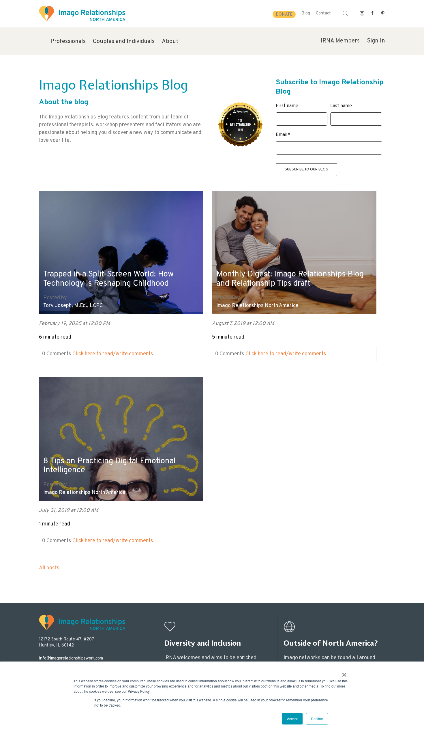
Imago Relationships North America (257, 305)
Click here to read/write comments (112, 354)
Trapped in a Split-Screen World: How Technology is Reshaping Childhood (108, 279)
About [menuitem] (170, 41)
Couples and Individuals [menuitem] (124, 41)
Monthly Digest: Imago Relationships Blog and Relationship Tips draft (290, 279)
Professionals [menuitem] (68, 41)
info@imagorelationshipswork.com (71, 658)
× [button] (344, 672)
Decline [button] (317, 718)
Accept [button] (292, 718)
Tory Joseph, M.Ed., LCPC (73, 305)
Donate (284, 14)
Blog (305, 13)
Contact (323, 13)
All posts (49, 568)
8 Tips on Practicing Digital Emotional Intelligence (109, 466)
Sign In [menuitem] (376, 41)
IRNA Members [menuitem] (340, 41)
